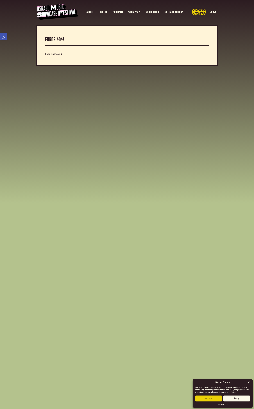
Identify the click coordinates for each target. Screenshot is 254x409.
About (89, 11)
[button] (248, 382)
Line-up (103, 11)
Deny (236, 398)
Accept (208, 398)
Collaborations (174, 11)
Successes (134, 11)
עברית (213, 11)
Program (118, 11)
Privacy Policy (223, 404)
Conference (152, 11)
